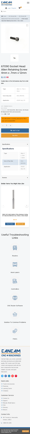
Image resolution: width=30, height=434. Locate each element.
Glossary (5, 407)
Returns (5, 409)
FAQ (4, 405)
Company (5, 390)
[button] (3, 205)
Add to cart (16, 130)
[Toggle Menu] (28, 2)
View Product (10, 223)
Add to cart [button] (20, 223)
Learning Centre (7, 388)
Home (4, 16)
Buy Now (15, 135)
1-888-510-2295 (7, 423)
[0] (18, 8)
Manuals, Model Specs (9, 403)
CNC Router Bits (12, 16)
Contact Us (6, 398)
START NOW (25, 431)
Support (5, 400)
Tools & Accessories (9, 384)
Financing (5, 386)
